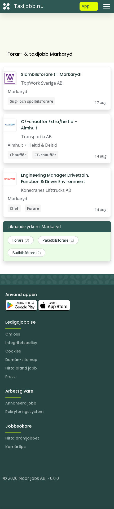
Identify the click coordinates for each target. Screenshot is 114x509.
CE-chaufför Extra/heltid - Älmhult (49, 125)
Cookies (13, 351)
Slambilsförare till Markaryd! (51, 74)
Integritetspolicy (21, 342)
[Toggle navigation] (106, 6)
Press (10, 376)
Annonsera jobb (20, 403)
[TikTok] (39, 462)
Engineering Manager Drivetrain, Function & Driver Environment (55, 178)
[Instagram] (7, 462)
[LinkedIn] (18, 462)
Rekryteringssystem (24, 411)
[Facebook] (28, 462)
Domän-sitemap (21, 359)
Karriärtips (15, 446)
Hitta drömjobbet (22, 438)
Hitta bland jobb (21, 368)
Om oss (12, 334)
